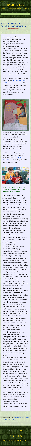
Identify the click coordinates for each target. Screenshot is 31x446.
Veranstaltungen (13, 28)
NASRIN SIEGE (15, 4)
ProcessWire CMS (22, 442)
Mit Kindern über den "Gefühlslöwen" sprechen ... (13, 24)
